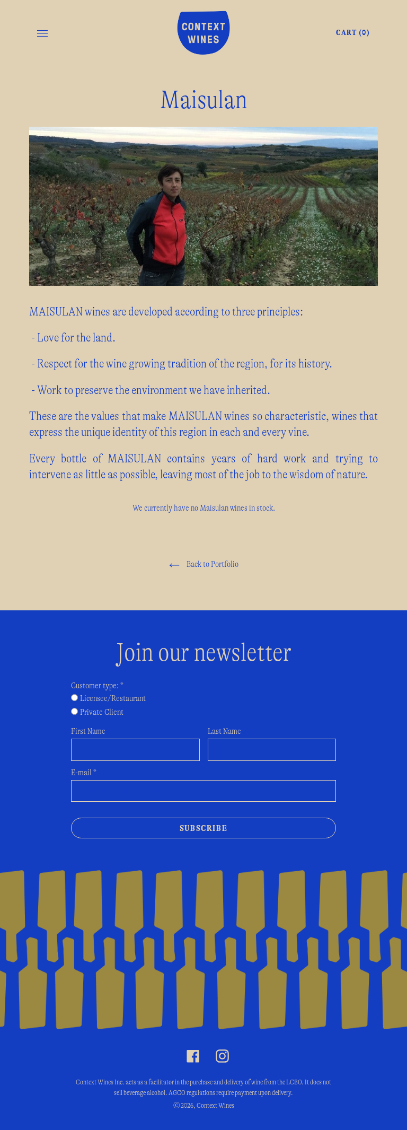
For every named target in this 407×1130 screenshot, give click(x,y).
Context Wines (215, 1105)
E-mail (83, 772)
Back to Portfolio (211, 564)
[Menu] (42, 33)
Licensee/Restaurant (113, 698)
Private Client (101, 712)
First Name (88, 731)
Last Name (224, 731)
